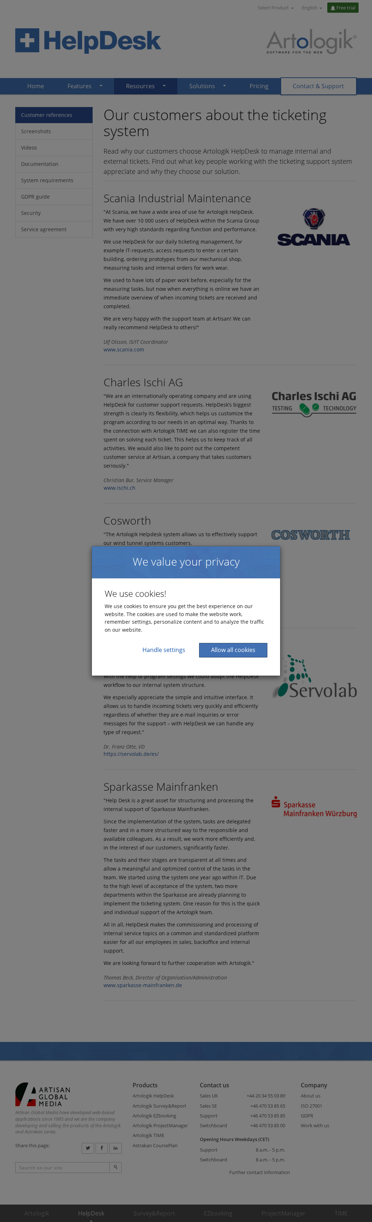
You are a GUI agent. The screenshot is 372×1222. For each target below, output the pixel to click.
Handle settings (163, 650)
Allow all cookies (233, 650)
